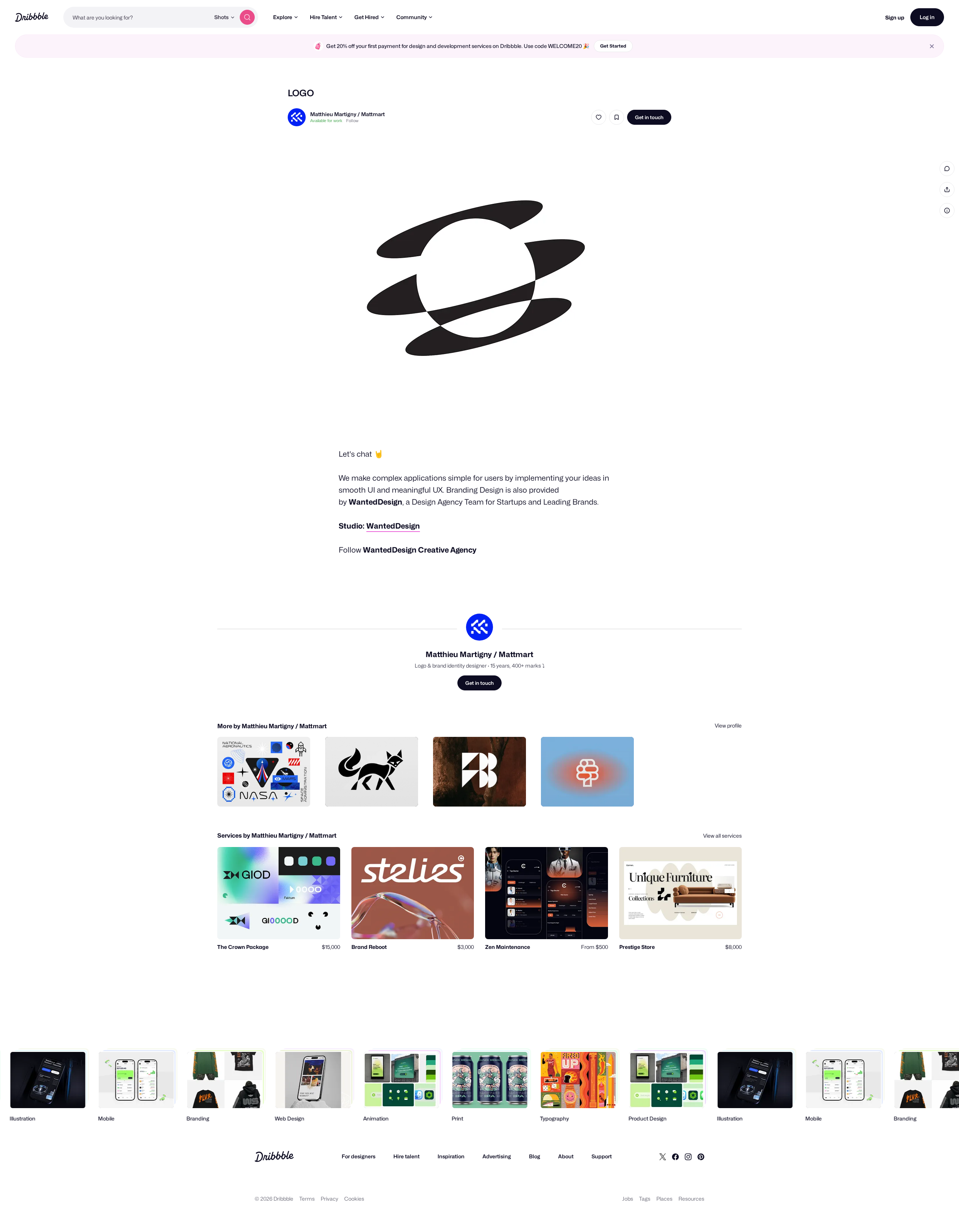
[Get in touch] (266, 792)
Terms (307, 1198)
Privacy (329, 1198)
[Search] (247, 17)
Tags (644, 1198)
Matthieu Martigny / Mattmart (347, 114)
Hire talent (406, 1156)
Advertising (496, 1156)
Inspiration (451, 1156)
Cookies (354, 1198)
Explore (282, 17)
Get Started (613, 46)
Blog (534, 1156)
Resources (691, 1198)
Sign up (894, 17)
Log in (927, 17)
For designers (358, 1156)
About (566, 1156)
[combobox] (137, 17)
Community (411, 17)
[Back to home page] (31, 17)
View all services (722, 835)
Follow (352, 120)
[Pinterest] (701, 1156)
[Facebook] (675, 1156)
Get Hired (366, 17)
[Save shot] (616, 117)
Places (664, 1198)
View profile (728, 725)
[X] (662, 1156)
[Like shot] (598, 117)
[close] (932, 46)
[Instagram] (688, 1156)
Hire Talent (323, 17)
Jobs (627, 1198)
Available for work (326, 120)
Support (602, 1156)
